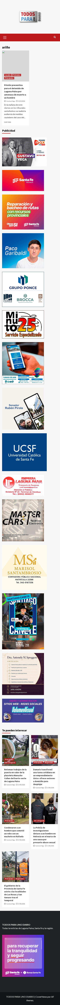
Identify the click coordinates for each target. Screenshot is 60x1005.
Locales (8, 75)
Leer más (7, 122)
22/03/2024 (21, 101)
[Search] (55, 37)
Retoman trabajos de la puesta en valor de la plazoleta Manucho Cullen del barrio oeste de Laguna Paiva (15, 775)
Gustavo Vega (10, 101)
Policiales (16, 75)
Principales (9, 78)
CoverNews (41, 996)
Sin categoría (10, 763)
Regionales (49, 763)
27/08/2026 (21, 785)
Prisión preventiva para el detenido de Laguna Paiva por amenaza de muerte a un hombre (15, 91)
